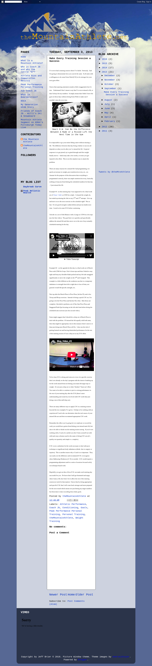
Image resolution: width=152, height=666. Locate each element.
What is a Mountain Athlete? (32, 61)
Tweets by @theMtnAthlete (114, 172)
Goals (84, 507)
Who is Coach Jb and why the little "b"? (30, 69)
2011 (105, 131)
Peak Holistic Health (31, 192)
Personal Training (73, 514)
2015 (105, 63)
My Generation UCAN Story (29, 105)
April (108, 117)
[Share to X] (72, 500)
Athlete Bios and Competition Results (31, 78)
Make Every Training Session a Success (116, 93)
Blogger (82, 660)
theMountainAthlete (61, 518)
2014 (105, 68)
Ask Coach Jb (28, 91)
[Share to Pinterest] (77, 500)
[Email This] (68, 500)
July (107, 104)
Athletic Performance (73, 504)
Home (71, 594)
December (110, 75)
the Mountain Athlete (31, 140)
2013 (105, 72)
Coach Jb (54, 507)
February (110, 121)
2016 (105, 59)
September (111, 88)
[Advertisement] (116, 151)
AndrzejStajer (121, 657)
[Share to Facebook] (75, 500)
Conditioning (70, 507)
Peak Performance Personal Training (32, 85)
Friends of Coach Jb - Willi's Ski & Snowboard (31, 113)
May (107, 113)
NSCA (23, 101)
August (109, 100)
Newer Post (58, 594)
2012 (105, 127)
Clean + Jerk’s (57, 195)
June (107, 108)
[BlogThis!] (70, 500)
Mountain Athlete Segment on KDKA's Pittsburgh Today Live (32, 124)
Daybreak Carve (32, 187)
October (109, 84)
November (110, 80)
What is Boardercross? (29, 95)
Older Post (84, 594)
